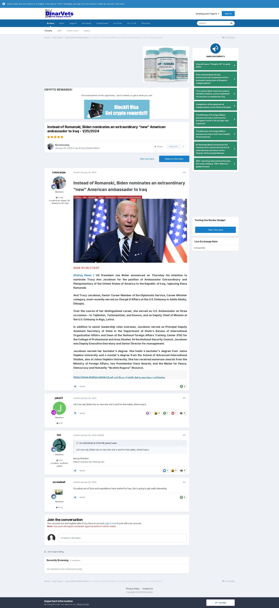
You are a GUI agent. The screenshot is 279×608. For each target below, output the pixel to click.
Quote (82, 386)
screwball (59, 482)
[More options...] (184, 172)
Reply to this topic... (72, 538)
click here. (120, 4)
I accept (221, 602)
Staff (59, 30)
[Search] (231, 23)
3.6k (60, 460)
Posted (84, 172)
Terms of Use (83, 604)
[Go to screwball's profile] (59, 492)
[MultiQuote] (75, 386)
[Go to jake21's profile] (59, 408)
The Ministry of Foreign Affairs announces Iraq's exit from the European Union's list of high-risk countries (212, 119)
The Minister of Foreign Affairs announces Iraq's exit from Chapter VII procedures (213, 134)
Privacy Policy (133, 588)
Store (61, 23)
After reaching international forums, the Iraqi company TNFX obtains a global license (213, 164)
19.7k (60, 507)
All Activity (86, 23)
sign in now (110, 523)
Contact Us (147, 588)
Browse (50, 23)
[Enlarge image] (130, 230)
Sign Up (228, 13)
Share (159, 146)
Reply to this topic (174, 159)
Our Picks (117, 23)
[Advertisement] (68, 64)
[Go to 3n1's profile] (59, 445)
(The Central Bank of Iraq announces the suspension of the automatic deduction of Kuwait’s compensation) (212, 78)
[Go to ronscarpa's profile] (50, 146)
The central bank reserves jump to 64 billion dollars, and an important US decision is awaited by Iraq (213, 94)
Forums (48, 30)
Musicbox (146, 23)
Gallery (87, 30)
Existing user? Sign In (207, 13)
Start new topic (147, 159)
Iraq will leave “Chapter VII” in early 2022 (213, 65)
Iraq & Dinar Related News (87, 148)
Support (73, 23)
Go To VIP (131, 23)
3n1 (59, 435)
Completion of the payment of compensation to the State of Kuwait (213, 105)
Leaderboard (102, 23)
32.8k (60, 197)
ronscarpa (63, 145)
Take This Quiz (215, 230)
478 (60, 423)
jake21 (59, 397)
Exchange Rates (199, 248)
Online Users (72, 30)
